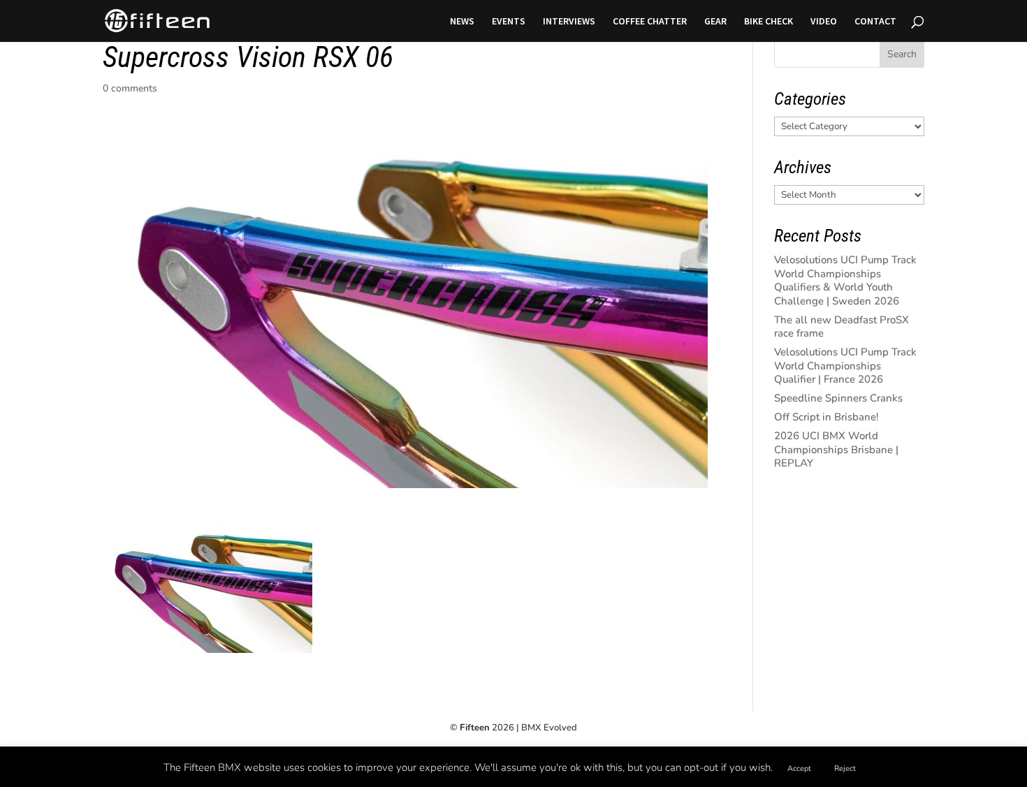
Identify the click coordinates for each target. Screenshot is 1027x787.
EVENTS (508, 21)
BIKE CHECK (768, 21)
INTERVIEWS (569, 21)
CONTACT (875, 21)
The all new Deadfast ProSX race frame (841, 327)
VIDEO (823, 21)
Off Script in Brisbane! (826, 417)
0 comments (130, 88)
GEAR (715, 21)
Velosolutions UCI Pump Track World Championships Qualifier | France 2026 (845, 365)
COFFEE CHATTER (650, 21)
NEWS (462, 21)
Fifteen (475, 727)
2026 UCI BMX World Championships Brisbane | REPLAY (836, 449)
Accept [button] (799, 768)
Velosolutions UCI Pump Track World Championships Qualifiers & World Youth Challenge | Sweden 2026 (845, 280)
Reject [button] (845, 768)
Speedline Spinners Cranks (838, 398)
